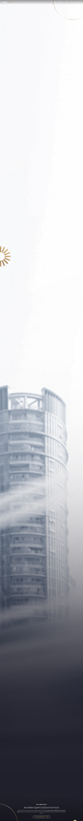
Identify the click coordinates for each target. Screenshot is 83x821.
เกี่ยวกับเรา (61, 2)
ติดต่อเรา (78, 2)
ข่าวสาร (72, 2)
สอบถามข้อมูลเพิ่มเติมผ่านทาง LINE (41, 817)
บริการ (67, 2)
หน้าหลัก (54, 2)
